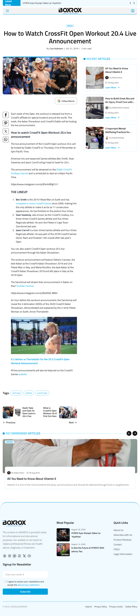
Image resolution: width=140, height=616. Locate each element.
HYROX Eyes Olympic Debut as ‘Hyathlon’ (42, 3)
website (23, 374)
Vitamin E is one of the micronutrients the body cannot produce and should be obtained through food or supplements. (68, 485)
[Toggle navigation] (7, 11)
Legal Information (123, 554)
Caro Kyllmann (56, 48)
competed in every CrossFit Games (34, 203)
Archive (70, 25)
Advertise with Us (123, 535)
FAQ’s (117, 549)
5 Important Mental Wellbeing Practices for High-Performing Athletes (118, 132)
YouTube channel (24, 286)
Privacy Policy (100, 606)
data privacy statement (28, 584)
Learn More (110, 87)
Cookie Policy (131, 606)
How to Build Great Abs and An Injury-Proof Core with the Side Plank (119, 102)
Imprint (88, 606)
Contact (118, 544)
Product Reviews (122, 540)
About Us (118, 530)
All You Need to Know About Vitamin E (116, 70)
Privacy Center (116, 606)
